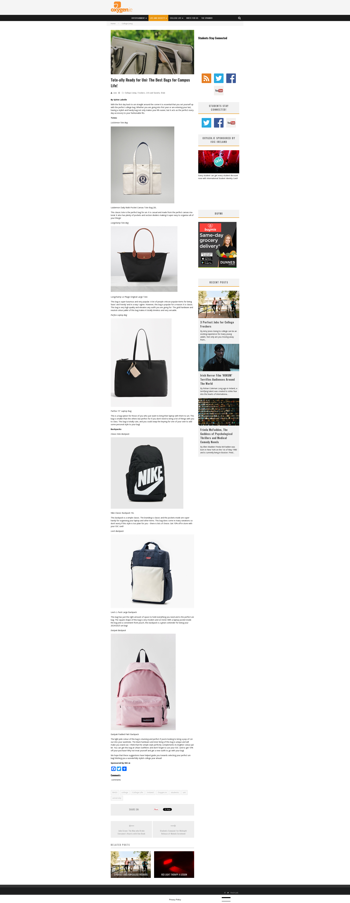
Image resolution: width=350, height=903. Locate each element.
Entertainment (138, 18)
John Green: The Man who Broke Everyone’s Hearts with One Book (131, 832)
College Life (175, 18)
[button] (152, 52)
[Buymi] (217, 267)
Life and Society (157, 18)
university (117, 798)
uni (184, 792)
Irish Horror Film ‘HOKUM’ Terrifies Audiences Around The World (217, 379)
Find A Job (234, 893)
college (125, 792)
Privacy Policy (175, 899)
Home (113, 23)
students (175, 792)
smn (115, 92)
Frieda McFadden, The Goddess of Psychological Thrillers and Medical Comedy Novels (216, 436)
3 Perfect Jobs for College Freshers (131, 874)
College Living (131, 92)
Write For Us (192, 18)
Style (163, 92)
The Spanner (206, 18)
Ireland (150, 792)
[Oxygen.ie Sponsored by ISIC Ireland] (218, 172)
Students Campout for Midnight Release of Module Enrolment (173, 832)
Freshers (141, 92)
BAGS (115, 792)
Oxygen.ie (162, 792)
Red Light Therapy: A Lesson (174, 874)
